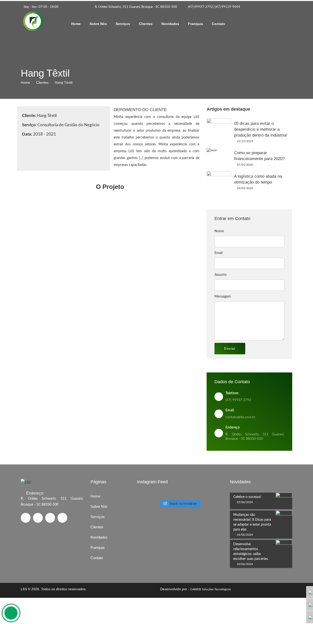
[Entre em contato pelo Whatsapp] (11, 613)
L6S (24, 589)
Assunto (220, 275)
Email (218, 253)
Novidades (170, 24)
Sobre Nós (98, 24)
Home (76, 24)
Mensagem (222, 296)
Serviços (123, 24)
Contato (218, 24)
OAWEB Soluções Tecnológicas (210, 589)
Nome (219, 231)
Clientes (146, 24)
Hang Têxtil (63, 82)
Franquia (195, 24)
